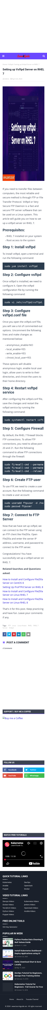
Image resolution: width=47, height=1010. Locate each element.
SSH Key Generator (10, 927)
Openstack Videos (31, 908)
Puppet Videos (8, 914)
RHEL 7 (36, 625)
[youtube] (13, 775)
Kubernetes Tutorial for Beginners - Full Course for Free (29, 985)
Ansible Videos (29, 911)
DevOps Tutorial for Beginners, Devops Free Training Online (28, 974)
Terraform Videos (9, 908)
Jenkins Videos (29, 904)
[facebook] (13, 770)
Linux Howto (22, 625)
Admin (6, 79)
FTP (9, 625)
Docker (27, 889)
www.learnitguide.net (19, 1006)
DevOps (27, 882)
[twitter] (34, 770)
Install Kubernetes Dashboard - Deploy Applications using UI (28, 952)
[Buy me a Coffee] (13, 718)
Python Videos (8, 911)
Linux (14, 625)
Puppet (5, 889)
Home (5, 64)
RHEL (30, 625)
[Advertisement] (23, 26)
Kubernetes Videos (31, 901)
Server (5, 628)
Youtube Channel (32, 999)
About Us (20, 999)
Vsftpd (10, 64)
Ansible (5, 885)
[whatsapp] (34, 775)
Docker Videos (8, 904)
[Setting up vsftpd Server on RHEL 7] (23, 134)
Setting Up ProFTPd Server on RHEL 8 (23, 587)
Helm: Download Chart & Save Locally (28, 963)
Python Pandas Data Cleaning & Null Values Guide (29, 940)
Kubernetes (7, 882)
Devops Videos (8, 901)
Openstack (28, 885)
